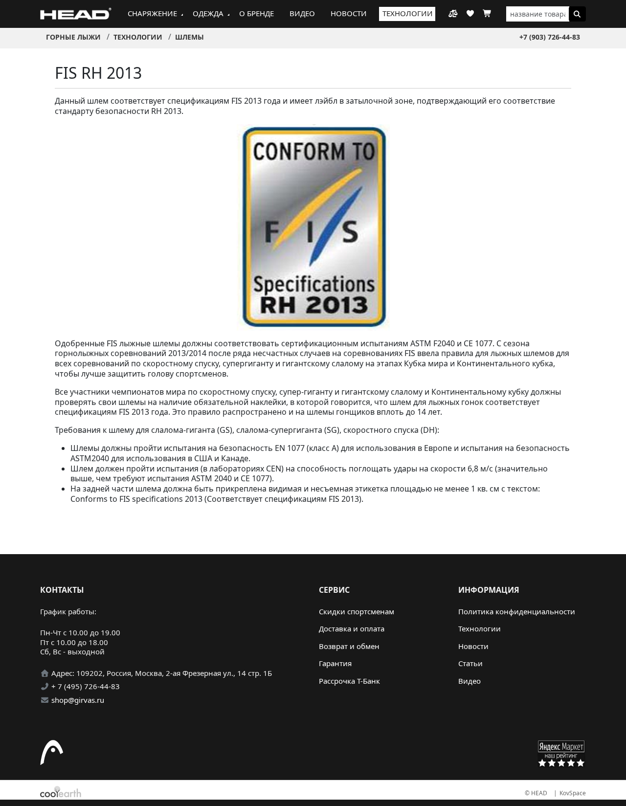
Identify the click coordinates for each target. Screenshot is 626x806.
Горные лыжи (73, 37)
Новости (349, 13)
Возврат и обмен (349, 646)
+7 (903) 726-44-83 (549, 37)
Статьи (470, 663)
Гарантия (335, 663)
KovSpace (572, 793)
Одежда (208, 13)
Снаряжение (152, 13)
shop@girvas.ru (77, 700)
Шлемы (189, 37)
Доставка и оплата (351, 628)
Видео (302, 13)
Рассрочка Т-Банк (349, 681)
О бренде (256, 13)
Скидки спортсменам (356, 611)
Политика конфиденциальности (516, 611)
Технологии (407, 13)
